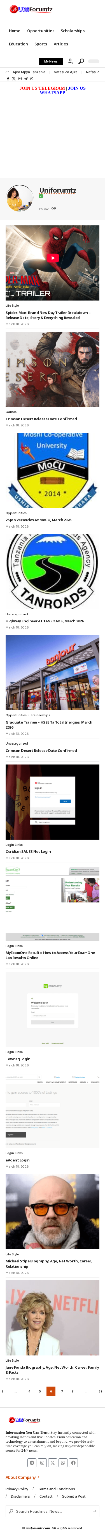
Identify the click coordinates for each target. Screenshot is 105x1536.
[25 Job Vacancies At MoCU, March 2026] (52, 470)
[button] (70, 61)
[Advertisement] (52, 134)
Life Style (12, 306)
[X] (14, 78)
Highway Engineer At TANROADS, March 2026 (44, 620)
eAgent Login (18, 1160)
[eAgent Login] (52, 1110)
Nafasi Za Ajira (66, 72)
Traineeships (40, 715)
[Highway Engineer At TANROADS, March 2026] (52, 571)
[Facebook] (8, 78)
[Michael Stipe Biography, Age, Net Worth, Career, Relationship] (52, 1211)
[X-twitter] (52, 1462)
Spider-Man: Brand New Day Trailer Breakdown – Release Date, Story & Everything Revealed (48, 315)
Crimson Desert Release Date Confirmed (41, 418)
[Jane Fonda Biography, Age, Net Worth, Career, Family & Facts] (52, 1317)
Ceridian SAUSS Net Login (28, 851)
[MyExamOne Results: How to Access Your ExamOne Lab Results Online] (52, 903)
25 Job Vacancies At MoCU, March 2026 (38, 519)
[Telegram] (26, 78)
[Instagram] (20, 78)
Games (11, 412)
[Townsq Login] (52, 1009)
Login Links (14, 845)
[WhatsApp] (32, 78)
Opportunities (16, 513)
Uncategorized (17, 614)
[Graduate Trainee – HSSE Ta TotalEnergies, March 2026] (52, 672)
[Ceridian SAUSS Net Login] (52, 802)
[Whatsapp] (63, 1462)
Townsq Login (18, 1058)
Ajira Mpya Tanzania (29, 72)
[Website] (54, 209)
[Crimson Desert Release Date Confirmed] (52, 369)
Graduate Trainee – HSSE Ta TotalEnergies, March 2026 (49, 725)
